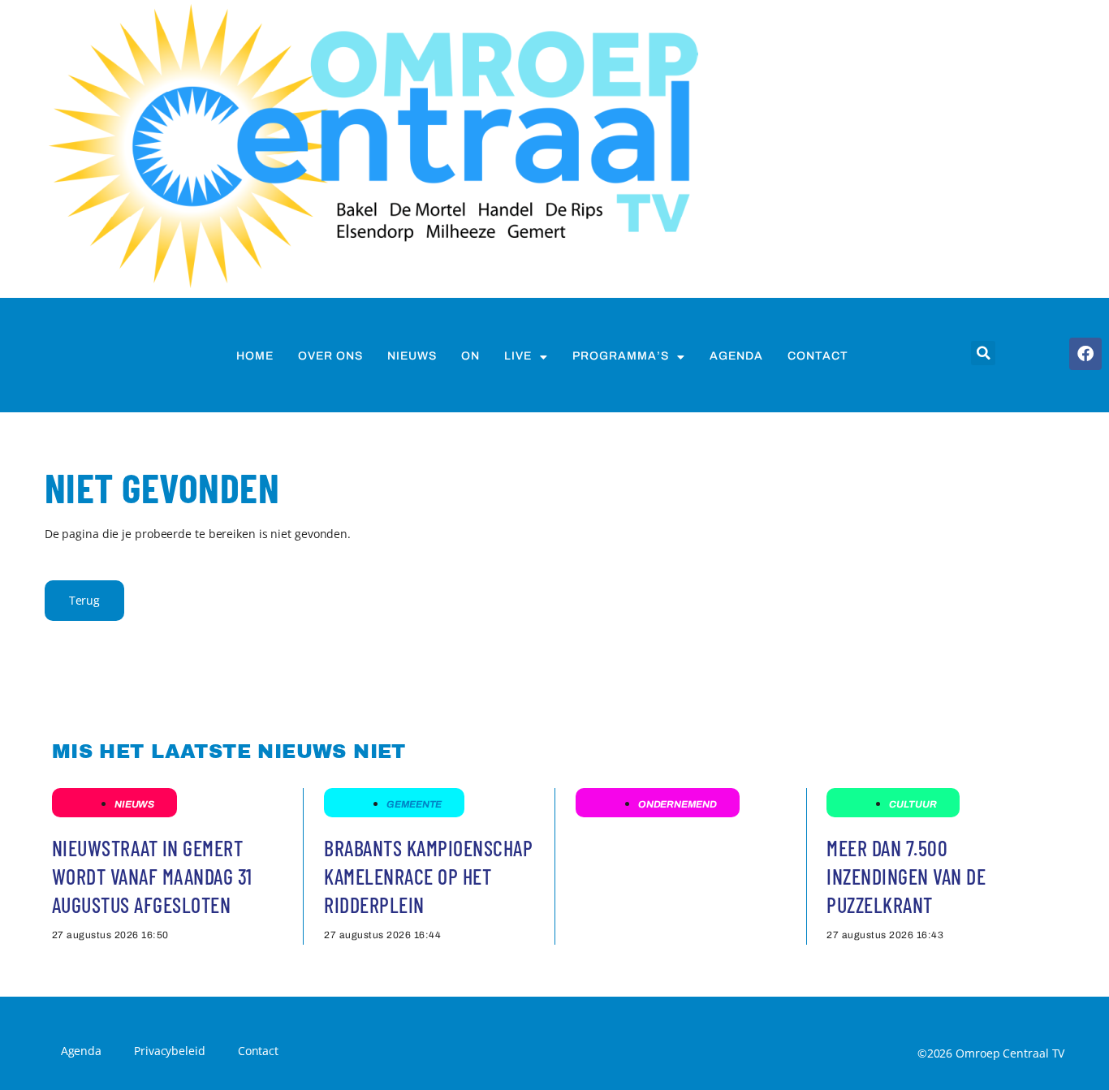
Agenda (736, 356)
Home (255, 356)
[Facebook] (1085, 354)
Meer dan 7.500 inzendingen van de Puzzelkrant (906, 876)
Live (518, 356)
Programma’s (620, 356)
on (470, 356)
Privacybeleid (169, 1050)
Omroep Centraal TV (1010, 1053)
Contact (818, 356)
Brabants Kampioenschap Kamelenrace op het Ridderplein (428, 876)
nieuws (412, 356)
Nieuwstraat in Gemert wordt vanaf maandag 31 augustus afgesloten (152, 876)
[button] (983, 353)
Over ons (330, 356)
